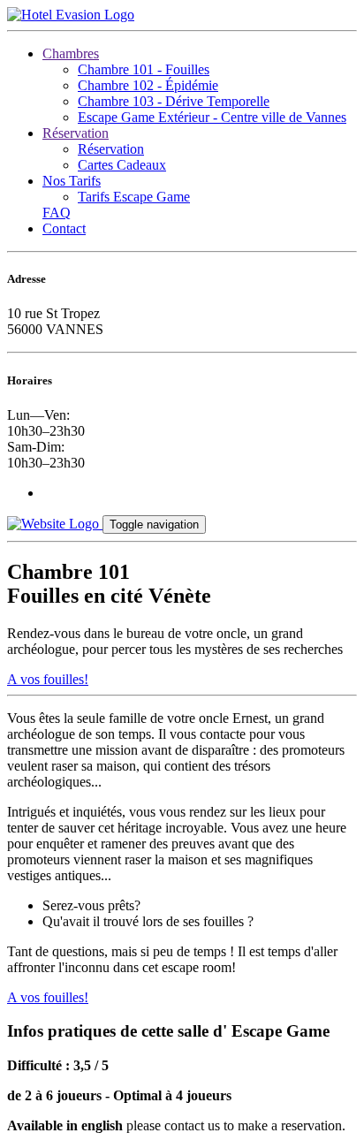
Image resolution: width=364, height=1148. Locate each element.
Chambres (70, 53)
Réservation (75, 133)
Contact (64, 228)
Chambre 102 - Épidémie (148, 85)
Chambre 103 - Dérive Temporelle (173, 101)
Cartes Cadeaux (122, 164)
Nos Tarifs (71, 180)
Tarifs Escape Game (134, 196)
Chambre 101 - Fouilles (143, 69)
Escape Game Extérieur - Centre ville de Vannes (212, 117)
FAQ (56, 212)
